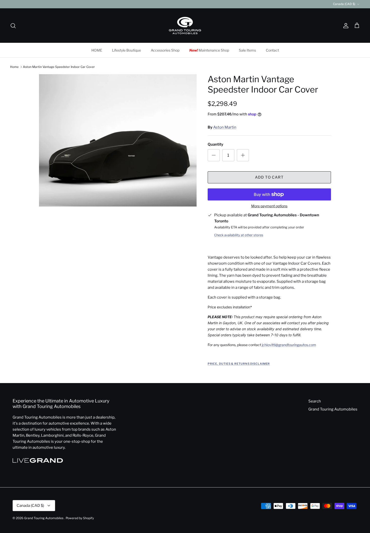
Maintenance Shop (209, 50)
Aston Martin (224, 127)
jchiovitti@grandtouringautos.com (289, 345)
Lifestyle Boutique (126, 50)
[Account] (345, 26)
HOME (96, 50)
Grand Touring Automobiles (332, 409)
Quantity (215, 144)
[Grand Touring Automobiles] (185, 25)
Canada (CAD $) (344, 4)
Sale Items (247, 50)
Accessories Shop (165, 50)
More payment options (269, 206)
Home (14, 67)
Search (314, 401)
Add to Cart (269, 177)
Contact (272, 50)
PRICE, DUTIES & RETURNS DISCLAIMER (239, 363)
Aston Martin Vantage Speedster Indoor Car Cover (59, 67)
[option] (118, 140)
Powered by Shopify (80, 518)
